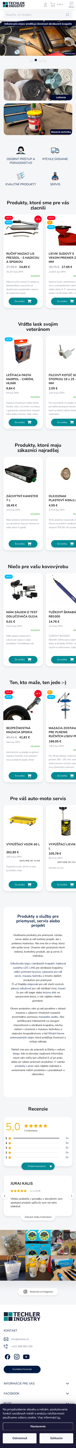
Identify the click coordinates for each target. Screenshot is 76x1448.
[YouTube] (26, 1356)
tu (58, 1418)
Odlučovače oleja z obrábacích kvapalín (32, 963)
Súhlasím (56, 1438)
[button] (71, 1196)
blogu (16, 1053)
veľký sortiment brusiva (27, 972)
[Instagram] (16, 1356)
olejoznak (32, 984)
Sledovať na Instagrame (41, 1291)
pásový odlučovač (21, 988)
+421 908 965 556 (21, 1346)
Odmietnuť (19, 1438)
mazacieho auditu (48, 1017)
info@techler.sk (20, 1339)
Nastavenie (38, 1426)
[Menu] (71, 4)
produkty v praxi (24, 1066)
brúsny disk (49, 992)
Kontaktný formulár (22, 1369)
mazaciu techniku (32, 976)
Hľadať (67, 14)
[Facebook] (7, 1356)
